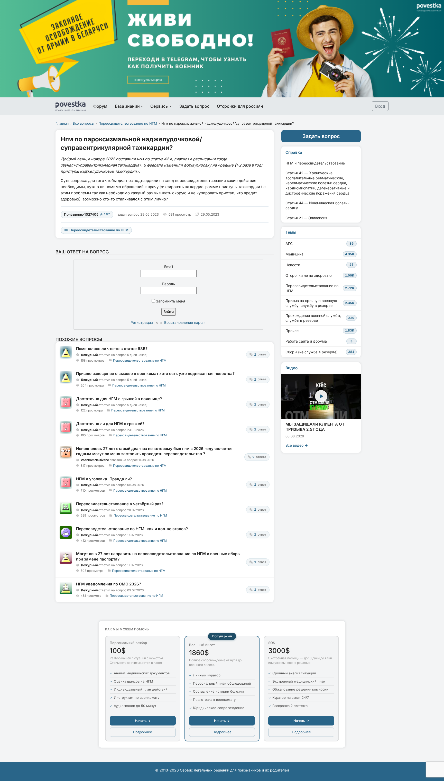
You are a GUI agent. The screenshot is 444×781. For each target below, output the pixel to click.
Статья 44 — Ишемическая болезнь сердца (317, 205)
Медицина (319, 254)
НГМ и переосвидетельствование (315, 163)
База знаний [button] (127, 106)
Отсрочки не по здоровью (319, 275)
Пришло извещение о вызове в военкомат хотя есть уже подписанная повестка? (155, 373)
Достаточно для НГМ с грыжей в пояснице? (119, 398)
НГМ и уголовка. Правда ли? (104, 478)
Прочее (319, 330)
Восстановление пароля (185, 322)
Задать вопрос (194, 106)
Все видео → (296, 445)
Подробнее (142, 732)
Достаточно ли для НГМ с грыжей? (110, 423)
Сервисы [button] (159, 106)
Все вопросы (83, 123)
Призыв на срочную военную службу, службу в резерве (319, 303)
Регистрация (142, 322)
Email (168, 266)
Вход (380, 106)
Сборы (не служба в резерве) (319, 352)
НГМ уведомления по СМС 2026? (108, 584)
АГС (319, 243)
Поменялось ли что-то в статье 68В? (111, 348)
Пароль (168, 284)
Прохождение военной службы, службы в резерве (319, 318)
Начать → (143, 721)
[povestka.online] (70, 106)
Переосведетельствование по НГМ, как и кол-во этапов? (132, 528)
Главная (62, 123)
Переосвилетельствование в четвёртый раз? (119, 503)
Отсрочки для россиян (240, 106)
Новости (319, 265)
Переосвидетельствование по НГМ (127, 123)
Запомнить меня (170, 301)
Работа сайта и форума (319, 341)
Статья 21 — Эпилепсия (306, 218)
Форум (100, 106)
